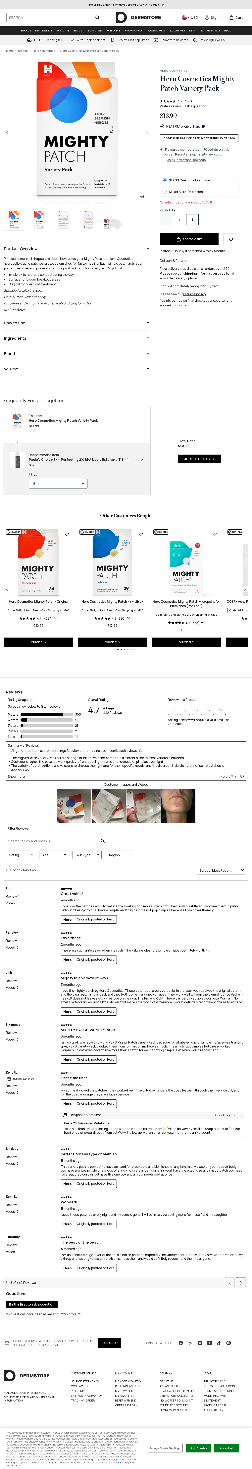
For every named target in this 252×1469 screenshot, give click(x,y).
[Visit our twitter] (190, 1343)
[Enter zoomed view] (142, 196)
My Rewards (124, 1391)
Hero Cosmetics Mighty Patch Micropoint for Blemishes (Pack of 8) (186, 603)
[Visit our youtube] (209, 1343)
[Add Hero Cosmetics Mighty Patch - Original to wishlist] (67, 534)
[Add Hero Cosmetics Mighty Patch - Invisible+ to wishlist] (140, 534)
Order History (126, 1405)
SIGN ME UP (110, 1343)
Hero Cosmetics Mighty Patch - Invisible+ (112, 601)
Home (9, 51)
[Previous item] (7, 589)
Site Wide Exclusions (219, 1386)
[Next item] (245, 589)
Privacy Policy (214, 1381)
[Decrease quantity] (166, 219)
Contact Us (80, 1386)
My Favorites (124, 1396)
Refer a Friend (125, 1400)
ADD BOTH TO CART (199, 459)
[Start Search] (97, 17)
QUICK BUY (38, 642)
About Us (167, 1381)
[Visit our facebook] (181, 1343)
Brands (23, 51)
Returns (77, 1391)
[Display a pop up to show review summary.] (55, 618)
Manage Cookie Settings (165, 1448)
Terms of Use (14, 1465)
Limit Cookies (198, 1448)
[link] (213, 18)
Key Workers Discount (176, 1400)
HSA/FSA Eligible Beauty (177, 1391)
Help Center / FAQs (85, 1381)
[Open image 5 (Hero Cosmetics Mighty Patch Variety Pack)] (113, 220)
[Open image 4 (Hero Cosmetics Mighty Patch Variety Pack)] (88, 220)
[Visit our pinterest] (228, 1343)
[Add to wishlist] (230, 239)
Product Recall (216, 1405)
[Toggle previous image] (7, 132)
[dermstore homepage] (138, 17)
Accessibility (213, 1410)
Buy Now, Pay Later (173, 1410)
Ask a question (195, 106)
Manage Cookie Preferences (25, 1392)
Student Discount (174, 1405)
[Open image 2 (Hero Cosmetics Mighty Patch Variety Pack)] (39, 220)
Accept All (226, 1448)
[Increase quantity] (192, 219)
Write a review (170, 106)
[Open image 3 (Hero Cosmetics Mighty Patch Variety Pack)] (64, 220)
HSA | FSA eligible (179, 126)
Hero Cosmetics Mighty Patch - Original (38, 601)
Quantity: (168, 210)
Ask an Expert (170, 1386)
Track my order (83, 1400)
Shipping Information (87, 1396)
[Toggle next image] (147, 132)
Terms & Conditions (219, 1391)
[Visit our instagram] (200, 1343)
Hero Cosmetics (44, 51)
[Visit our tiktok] (219, 1343)
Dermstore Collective (177, 1396)
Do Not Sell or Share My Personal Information (29, 1399)
